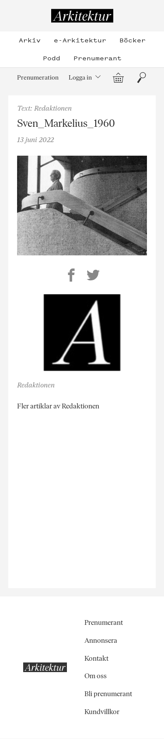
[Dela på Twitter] (93, 276)
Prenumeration (38, 77)
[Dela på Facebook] (71, 276)
